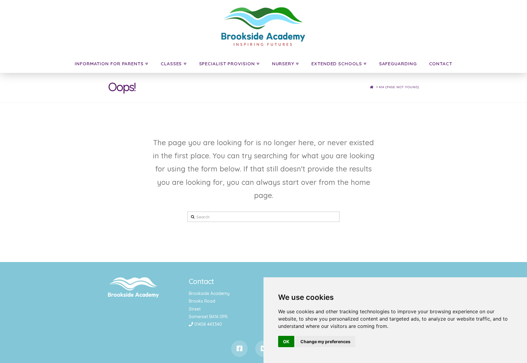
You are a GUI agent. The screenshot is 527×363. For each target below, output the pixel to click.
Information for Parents (109, 63)
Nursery (283, 63)
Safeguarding (398, 63)
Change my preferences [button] (325, 341)
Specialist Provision (227, 63)
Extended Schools (336, 63)
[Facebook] (239, 348)
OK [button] (286, 341)
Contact (440, 63)
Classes (171, 63)
